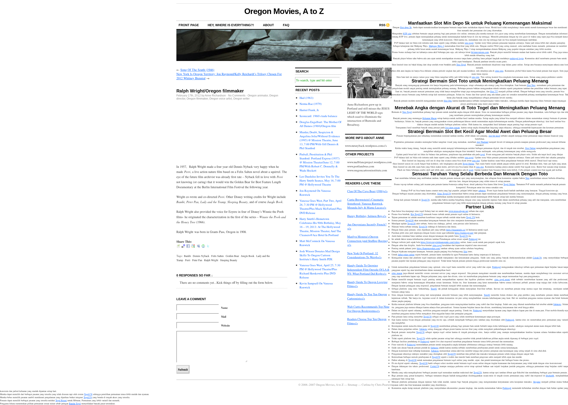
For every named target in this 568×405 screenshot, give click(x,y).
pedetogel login (517, 58)
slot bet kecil (494, 135)
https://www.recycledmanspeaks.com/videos (440, 242)
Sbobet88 (550, 375)
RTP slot (407, 33)
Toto (527, 178)
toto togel (469, 42)
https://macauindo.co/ (455, 229)
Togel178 (425, 199)
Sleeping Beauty (228, 260)
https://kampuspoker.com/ (428, 248)
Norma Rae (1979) (310, 104)
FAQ (286, 25)
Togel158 (409, 220)
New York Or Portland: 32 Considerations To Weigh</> (364, 255)
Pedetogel (473, 239)
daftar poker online (406, 254)
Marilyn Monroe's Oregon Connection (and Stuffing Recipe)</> (367, 241)
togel (482, 154)
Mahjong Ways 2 (436, 45)
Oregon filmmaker (197, 98)
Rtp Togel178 (417, 214)
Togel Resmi (61, 400)
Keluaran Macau (429, 118)
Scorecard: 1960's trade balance (318, 116)
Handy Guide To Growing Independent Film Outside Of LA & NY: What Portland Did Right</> (368, 269)
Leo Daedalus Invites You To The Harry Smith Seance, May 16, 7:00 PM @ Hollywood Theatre (320, 180)
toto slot (475, 76)
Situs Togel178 (444, 193)
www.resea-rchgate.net (458, 211)
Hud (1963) (306, 98)
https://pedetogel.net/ (464, 232)
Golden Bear (232, 256)
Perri (187, 260)
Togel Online (468, 163)
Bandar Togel (75, 403)
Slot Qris (448, 100)
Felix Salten (217, 256)
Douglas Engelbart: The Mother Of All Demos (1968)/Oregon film (320, 124)
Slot (465, 251)
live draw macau (452, 127)
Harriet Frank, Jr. (309, 110)
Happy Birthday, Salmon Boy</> (366, 216)
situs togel (437, 245)
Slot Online (530, 148)
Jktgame (536, 381)
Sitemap (352, 385)
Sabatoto (557, 304)
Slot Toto (531, 85)
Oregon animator (258, 95)
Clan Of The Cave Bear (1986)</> (367, 191)
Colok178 (537, 257)
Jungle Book (247, 256)
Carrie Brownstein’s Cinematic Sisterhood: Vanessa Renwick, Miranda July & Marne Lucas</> (366, 203)
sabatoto (482, 190)
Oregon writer (241, 98)
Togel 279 (470, 217)
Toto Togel (461, 64)
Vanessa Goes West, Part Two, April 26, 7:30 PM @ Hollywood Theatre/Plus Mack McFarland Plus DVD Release (321, 207)
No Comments (236, 95)
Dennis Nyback (201, 256)
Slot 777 (494, 91)
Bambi (187, 256)
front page (189, 25)
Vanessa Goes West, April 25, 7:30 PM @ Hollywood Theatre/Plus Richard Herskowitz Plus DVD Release (320, 271)
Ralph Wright (211, 260)
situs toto (499, 70)
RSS (382, 25)
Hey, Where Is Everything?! (231, 25)
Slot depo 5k (406, 27)
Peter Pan (197, 260)
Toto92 (434, 288)
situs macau (397, 273)
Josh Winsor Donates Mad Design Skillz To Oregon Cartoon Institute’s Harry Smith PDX (320, 255)
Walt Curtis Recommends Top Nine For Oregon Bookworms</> (368, 309)
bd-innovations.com (480, 52)
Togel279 (452, 353)
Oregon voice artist (220, 98)
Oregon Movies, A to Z (283, 11)
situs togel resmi (502, 279)
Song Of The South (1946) (197, 70)
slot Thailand (482, 141)
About (268, 25)
